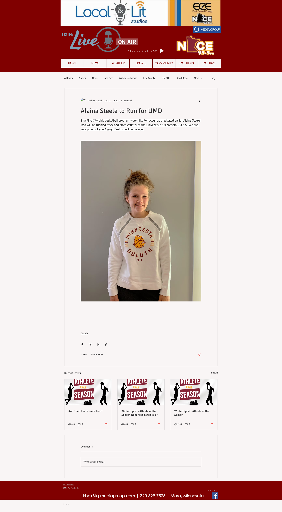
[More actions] (199, 101)
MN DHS (166, 78)
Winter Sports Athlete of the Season (191, 413)
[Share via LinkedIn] (98, 344)
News (94, 78)
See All (214, 373)
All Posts (68, 78)
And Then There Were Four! (85, 411)
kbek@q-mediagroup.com (109, 495)
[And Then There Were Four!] (88, 392)
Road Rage (182, 78)
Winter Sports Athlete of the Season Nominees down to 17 (139, 413)
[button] (213, 78)
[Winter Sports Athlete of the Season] (194, 392)
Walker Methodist (128, 78)
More (196, 78)
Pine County (149, 78)
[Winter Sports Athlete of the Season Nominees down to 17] (141, 392)
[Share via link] (106, 344)
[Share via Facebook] (82, 344)
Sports (82, 78)
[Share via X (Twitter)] (90, 344)
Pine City (108, 78)
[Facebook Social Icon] (215, 495)
